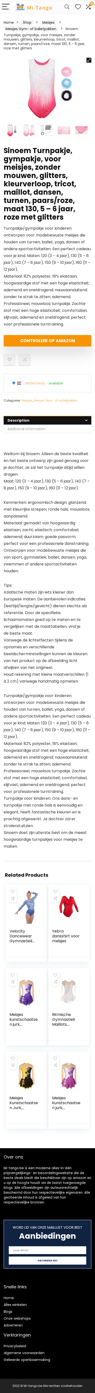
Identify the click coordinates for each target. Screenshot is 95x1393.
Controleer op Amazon (47, 341)
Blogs (8, 1311)
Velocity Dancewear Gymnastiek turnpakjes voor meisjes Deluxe (21, 943)
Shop (27, 22)
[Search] (67, 6)
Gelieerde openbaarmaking (27, 1359)
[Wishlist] (78, 7)
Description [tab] (18, 420)
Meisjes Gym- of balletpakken (31, 28)
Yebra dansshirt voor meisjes (66, 936)
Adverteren (13, 1325)
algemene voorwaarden (24, 1352)
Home (9, 22)
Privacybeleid (15, 1346)
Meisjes (48, 22)
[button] (88, 60)
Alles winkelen (15, 1304)
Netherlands (35, 383)
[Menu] (6, 6)
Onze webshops (17, 1318)
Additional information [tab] (27, 429)
